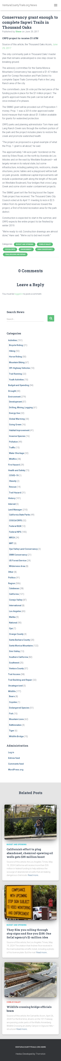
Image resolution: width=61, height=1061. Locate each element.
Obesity (12, 481)
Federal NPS (15, 532)
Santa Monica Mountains (21, 645)
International (15, 605)
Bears (12, 696)
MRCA (12, 537)
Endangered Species (19, 708)
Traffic (12, 447)
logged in (19, 294)
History (11, 498)
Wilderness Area (17, 566)
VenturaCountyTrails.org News (30, 1047)
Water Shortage (16, 453)
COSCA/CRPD (10, 249)
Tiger (11, 730)
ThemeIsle (40, 1054)
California (14, 594)
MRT (11, 543)
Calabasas (14, 588)
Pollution (13, 442)
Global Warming (17, 419)
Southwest (14, 663)
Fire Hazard (14, 465)
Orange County (16, 634)
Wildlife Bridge (16, 736)
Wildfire (13, 459)
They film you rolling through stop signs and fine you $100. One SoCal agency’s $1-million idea (29, 933)
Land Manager (15, 509)
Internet (12, 504)
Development (15, 402)
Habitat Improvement (19, 430)
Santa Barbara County (19, 640)
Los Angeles (15, 611)
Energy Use (14, 413)
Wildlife (12, 691)
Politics (12, 577)
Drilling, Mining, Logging (21, 407)
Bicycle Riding (16, 345)
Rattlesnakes (15, 725)
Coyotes (13, 702)
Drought (12, 391)
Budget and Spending (24, 244)
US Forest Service (17, 560)
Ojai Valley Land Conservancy (23, 549)
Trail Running (15, 374)
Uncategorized (15, 685)
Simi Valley (14, 651)
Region (11, 583)
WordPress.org (15, 769)
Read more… (33, 875)
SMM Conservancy (45, 249)
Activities (12, 340)
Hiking (12, 351)
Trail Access (14, 674)
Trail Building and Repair (15, 254)
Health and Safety (16, 470)
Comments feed (16, 764)
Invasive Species (17, 436)
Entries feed (14, 758)
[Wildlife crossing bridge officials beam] (30, 979)
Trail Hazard (15, 492)
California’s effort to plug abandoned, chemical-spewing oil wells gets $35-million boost (30, 852)
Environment (26, 249)
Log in (11, 752)
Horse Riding (15, 356)
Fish (11, 713)
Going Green (15, 424)
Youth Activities (16, 379)
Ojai (11, 628)
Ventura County (16, 668)
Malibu (12, 617)
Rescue (12, 487)
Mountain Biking (17, 362)
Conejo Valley (45, 244)
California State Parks (19, 515)
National (13, 622)
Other (10, 572)
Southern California (18, 657)
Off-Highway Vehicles (19, 368)
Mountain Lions (16, 719)
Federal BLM (15, 526)
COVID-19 (13, 475)
